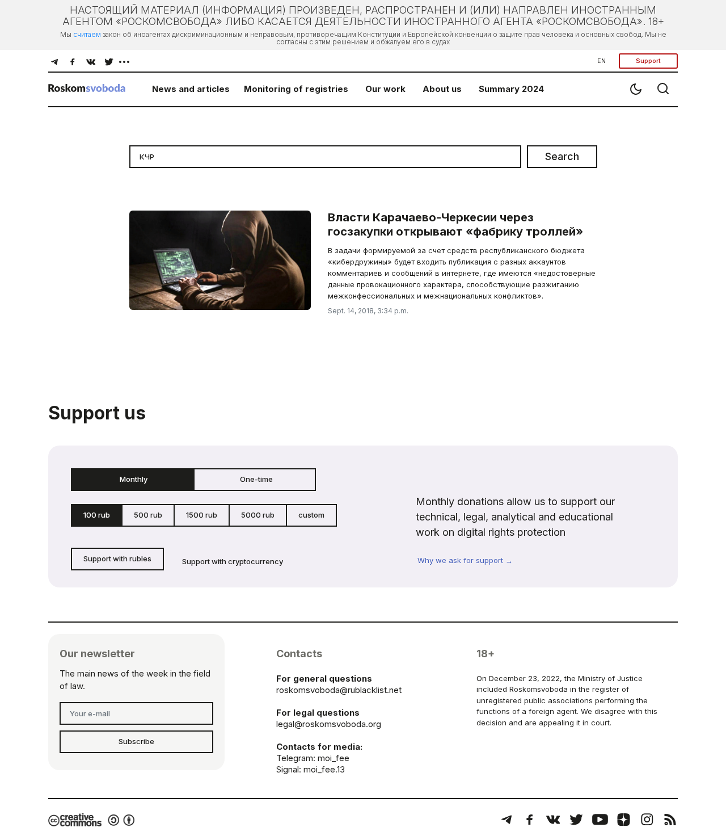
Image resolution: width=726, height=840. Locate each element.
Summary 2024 (511, 88)
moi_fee (333, 758)
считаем (87, 34)
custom (311, 514)
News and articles (191, 88)
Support (648, 61)
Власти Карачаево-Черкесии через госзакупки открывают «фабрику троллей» (455, 224)
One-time (256, 479)
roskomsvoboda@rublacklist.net (339, 689)
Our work (385, 88)
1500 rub (201, 514)
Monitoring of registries (296, 88)
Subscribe (136, 741)
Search (562, 156)
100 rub (96, 514)
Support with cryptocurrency (232, 561)
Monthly (133, 479)
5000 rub (258, 514)
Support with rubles (117, 558)
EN (601, 61)
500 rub (148, 514)
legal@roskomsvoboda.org (328, 724)
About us (442, 88)
